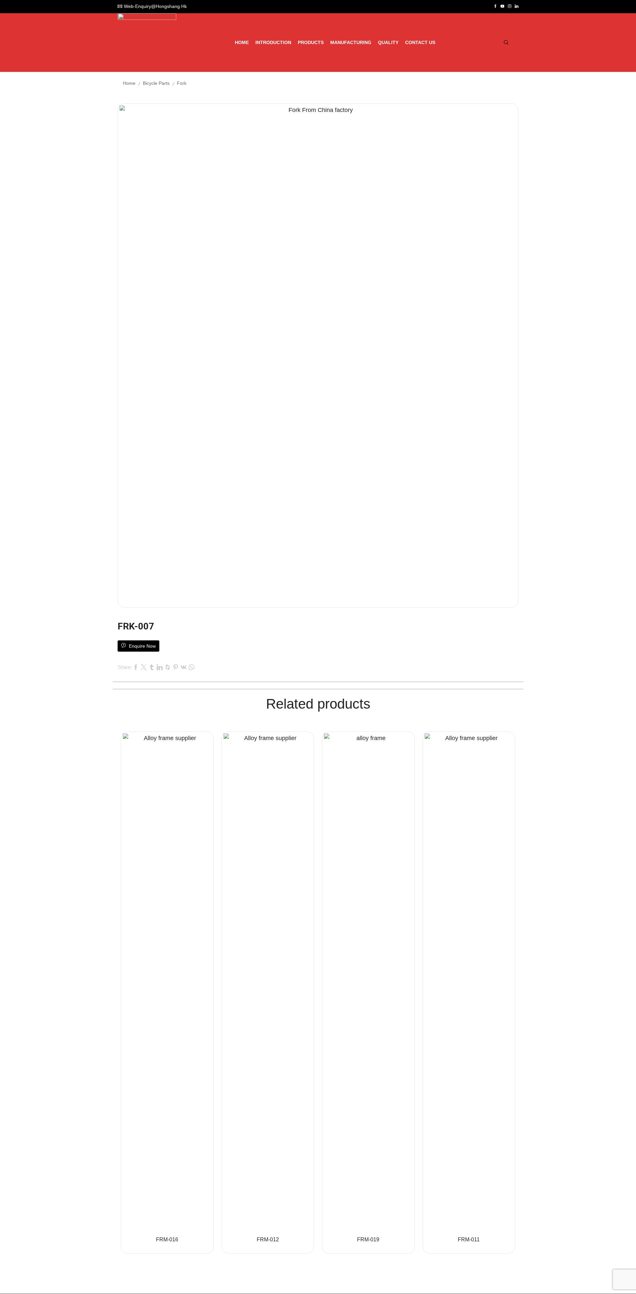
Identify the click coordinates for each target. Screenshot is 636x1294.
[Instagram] (509, 6)
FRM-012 (268, 1239)
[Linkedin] (516, 6)
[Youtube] (502, 6)
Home (242, 42)
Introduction (273, 42)
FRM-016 (167, 1239)
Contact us (420, 42)
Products (311, 42)
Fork (181, 83)
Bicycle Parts (156, 83)
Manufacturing (350, 42)
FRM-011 (469, 1239)
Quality (388, 42)
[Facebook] (495, 6)
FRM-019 (368, 1239)
